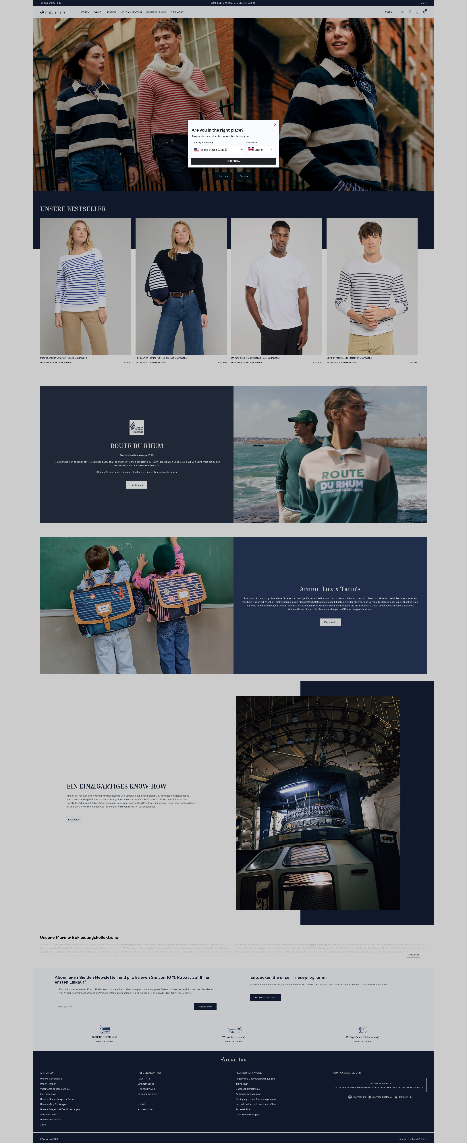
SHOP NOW (233, 161)
